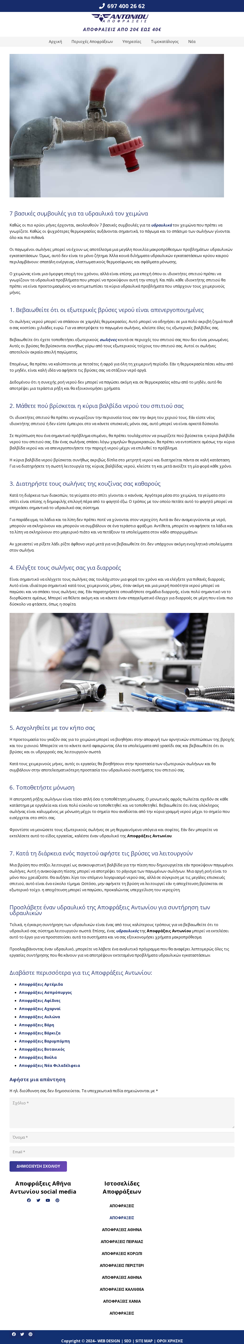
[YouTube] (48, 1200)
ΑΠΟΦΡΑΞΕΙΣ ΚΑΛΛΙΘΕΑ (122, 1289)
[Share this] (14, 1334)
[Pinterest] (57, 1200)
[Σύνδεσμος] (122, 24)
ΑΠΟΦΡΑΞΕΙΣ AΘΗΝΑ (122, 1277)
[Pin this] (30, 1334)
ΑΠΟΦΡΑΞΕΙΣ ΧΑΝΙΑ (122, 1301)
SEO (128, 1327)
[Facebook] (29, 1200)
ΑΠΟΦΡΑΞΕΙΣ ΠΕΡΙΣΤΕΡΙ (122, 1265)
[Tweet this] (22, 1334)
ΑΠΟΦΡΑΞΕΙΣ (122, 1205)
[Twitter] (38, 1200)
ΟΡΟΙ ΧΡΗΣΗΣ (170, 1327)
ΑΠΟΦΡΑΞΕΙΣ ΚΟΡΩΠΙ (122, 1253)
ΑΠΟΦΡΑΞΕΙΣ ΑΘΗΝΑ (122, 1229)
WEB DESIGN (109, 1327)
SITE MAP (144, 1327)
